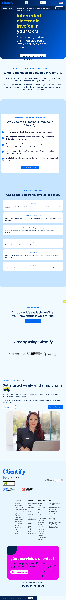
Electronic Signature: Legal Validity (55, 523)
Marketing (31, 507)
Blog (39, 514)
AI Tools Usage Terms (55, 507)
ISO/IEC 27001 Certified (53, 519)
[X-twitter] (27, 586)
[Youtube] (31, 586)
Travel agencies (19, 517)
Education (18, 503)
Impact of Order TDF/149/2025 (54, 527)
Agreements (32, 533)
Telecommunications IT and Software (20, 510)
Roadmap (41, 531)
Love (39, 505)
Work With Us (42, 537)
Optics (17, 531)
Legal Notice (53, 511)
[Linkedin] (35, 586)
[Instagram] (39, 586)
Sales (29, 505)
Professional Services (18, 524)
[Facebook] (23, 586)
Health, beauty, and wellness (19, 520)
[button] (26, 2)
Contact (40, 535)
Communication (32, 503)
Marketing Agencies (18, 514)
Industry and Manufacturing (19, 506)
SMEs (16, 533)
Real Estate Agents (18, 528)
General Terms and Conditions (54, 504)
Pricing (40, 503)
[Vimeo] (42, 586)
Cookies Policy (53, 513)
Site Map (40, 539)
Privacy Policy (53, 509)
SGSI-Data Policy (54, 516)
